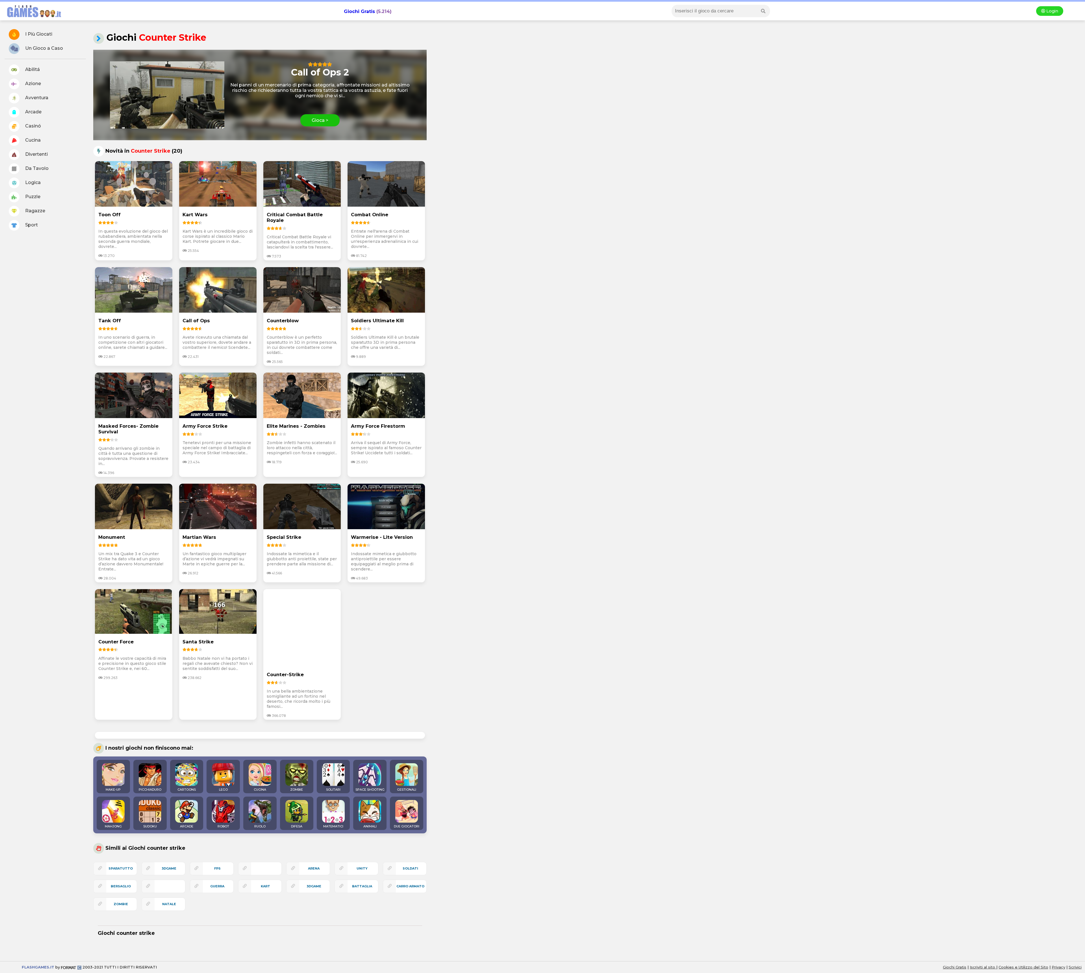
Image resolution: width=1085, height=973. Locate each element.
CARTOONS (186, 790)
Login (1051, 11)
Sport (31, 225)
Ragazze (34, 210)
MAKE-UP (113, 790)
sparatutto (120, 868)
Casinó (32, 126)
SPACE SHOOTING (370, 790)
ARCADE (186, 826)
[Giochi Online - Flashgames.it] (32, 17)
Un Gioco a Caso (43, 48)
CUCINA (260, 790)
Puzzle (32, 196)
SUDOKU (150, 826)
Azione (32, 83)
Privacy (1058, 967)
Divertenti (36, 154)
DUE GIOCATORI (406, 826)
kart (265, 886)
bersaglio (121, 886)
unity (362, 868)
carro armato (410, 886)
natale (169, 904)
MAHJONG (113, 826)
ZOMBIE (296, 790)
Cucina (32, 140)
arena (314, 868)
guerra (217, 886)
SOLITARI (333, 790)
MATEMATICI (333, 826)
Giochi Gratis (359, 11)
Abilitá (32, 69)
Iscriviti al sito (983, 967)
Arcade (33, 111)
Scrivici (1075, 967)
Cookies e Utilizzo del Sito (1023, 967)
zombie (121, 904)
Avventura (36, 97)
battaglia (362, 886)
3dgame (314, 886)
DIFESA (296, 826)
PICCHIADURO (150, 790)
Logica (32, 182)
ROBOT (223, 826)
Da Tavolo (36, 168)
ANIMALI (370, 826)
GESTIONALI (406, 790)
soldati (410, 868)
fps (217, 868)
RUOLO (260, 826)
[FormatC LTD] (71, 967)
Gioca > (320, 120)
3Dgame (169, 868)
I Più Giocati (38, 34)
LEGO (223, 790)
